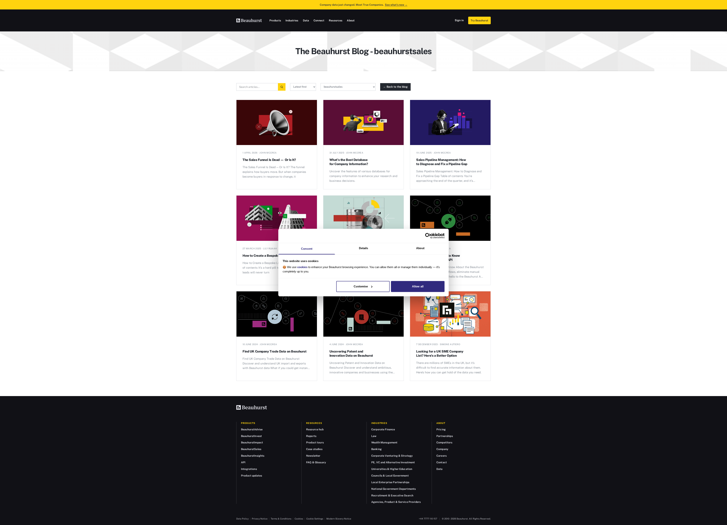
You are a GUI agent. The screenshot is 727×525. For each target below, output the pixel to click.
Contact (441, 462)
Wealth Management (384, 442)
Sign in (459, 20)
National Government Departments (393, 488)
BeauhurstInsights (252, 455)
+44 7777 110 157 (428, 518)
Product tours (315, 442)
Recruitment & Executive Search (392, 495)
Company (442, 449)
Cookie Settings (314, 518)
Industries (291, 20)
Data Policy (242, 518)
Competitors (444, 442)
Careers (441, 455)
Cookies (299, 518)
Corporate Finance (383, 429)
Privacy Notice (260, 518)
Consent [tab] (306, 248)
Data (306, 20)
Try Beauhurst (479, 20)
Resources (335, 20)
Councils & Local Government (390, 475)
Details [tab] (363, 248)
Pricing (441, 429)
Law (373, 436)
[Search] (281, 87)
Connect (319, 20)
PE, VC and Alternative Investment (393, 462)
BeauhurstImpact (252, 442)
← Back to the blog (395, 86)
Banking (376, 449)
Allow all (418, 286)
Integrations (249, 468)
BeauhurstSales (251, 449)
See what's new (396, 4)
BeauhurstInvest (251, 436)
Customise (361, 286)
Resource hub (315, 429)
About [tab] (420, 248)
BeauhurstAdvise (252, 429)
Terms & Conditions (281, 518)
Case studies (314, 449)
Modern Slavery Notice (338, 518)
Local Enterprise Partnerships (390, 482)
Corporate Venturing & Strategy (392, 455)
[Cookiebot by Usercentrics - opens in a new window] (428, 236)
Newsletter (313, 455)
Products (275, 20)
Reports (311, 436)
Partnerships (444, 436)
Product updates (251, 475)
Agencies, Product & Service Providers (396, 501)
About (351, 20)
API (243, 462)
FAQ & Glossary (316, 462)
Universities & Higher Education (391, 468)
